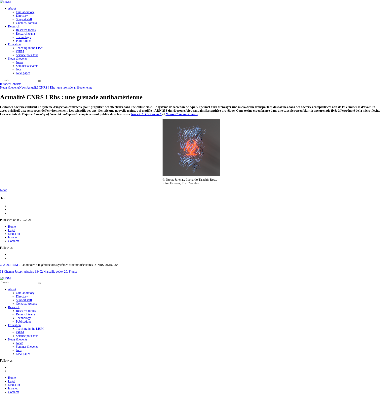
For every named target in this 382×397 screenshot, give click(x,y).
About (12, 8)
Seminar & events (27, 65)
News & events (17, 58)
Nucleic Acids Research (146, 114)
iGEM (20, 51)
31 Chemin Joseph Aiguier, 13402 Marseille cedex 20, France (38, 271)
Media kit (14, 233)
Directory (22, 15)
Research (13, 26)
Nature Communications (182, 114)
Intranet (5, 84)
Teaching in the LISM (30, 48)
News (19, 62)
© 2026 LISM (9, 264)
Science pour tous (27, 55)
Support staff (24, 19)
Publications (23, 40)
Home (12, 226)
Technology (23, 37)
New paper (23, 73)
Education (14, 44)
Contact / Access (26, 22)
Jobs (18, 69)
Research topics (26, 30)
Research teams (25, 33)
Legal (11, 230)
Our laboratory (25, 12)
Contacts (15, 84)
